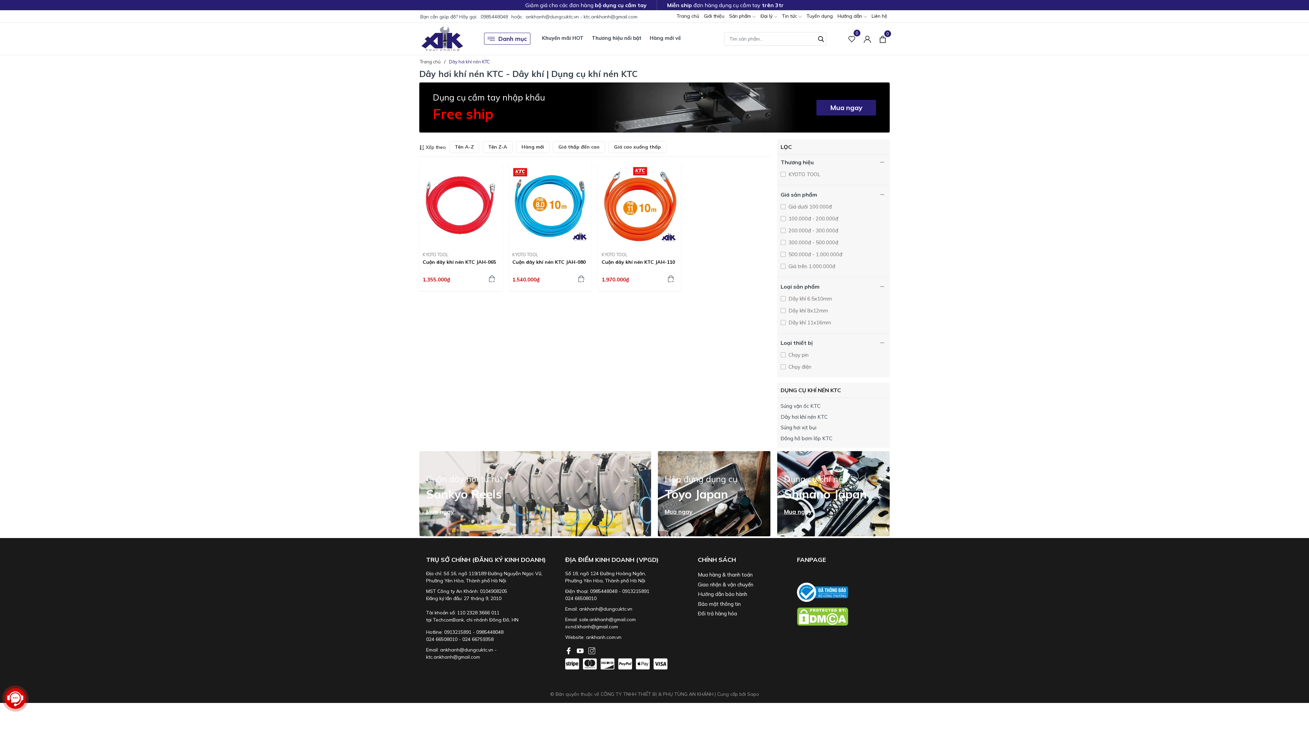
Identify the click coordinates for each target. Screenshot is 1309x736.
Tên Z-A (497, 147)
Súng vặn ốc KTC (801, 406)
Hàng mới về (665, 38)
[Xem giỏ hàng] (882, 38)
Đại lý (767, 16)
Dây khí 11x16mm (809, 322)
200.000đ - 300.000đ (812, 230)
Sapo (753, 694)
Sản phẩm (740, 16)
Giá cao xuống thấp (637, 147)
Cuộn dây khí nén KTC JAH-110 (638, 262)
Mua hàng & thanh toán (725, 574)
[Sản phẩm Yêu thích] (852, 38)
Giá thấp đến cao (579, 147)
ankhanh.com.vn (603, 637)
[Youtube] (581, 650)
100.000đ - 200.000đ (812, 218)
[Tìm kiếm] (821, 38)
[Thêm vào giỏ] (492, 279)
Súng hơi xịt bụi (798, 427)
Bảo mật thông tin (719, 604)
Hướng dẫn (850, 16)
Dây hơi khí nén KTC (804, 417)
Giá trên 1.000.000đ (811, 266)
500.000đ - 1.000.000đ (814, 254)
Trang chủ (688, 16)
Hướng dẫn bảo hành (722, 594)
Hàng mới (533, 147)
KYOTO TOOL (436, 254)
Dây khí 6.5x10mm (809, 298)
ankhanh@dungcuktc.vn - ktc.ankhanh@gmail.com (581, 17)
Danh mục (512, 38)
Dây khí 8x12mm (807, 310)
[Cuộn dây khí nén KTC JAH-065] (460, 205)
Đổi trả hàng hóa (717, 613)
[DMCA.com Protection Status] (843, 617)
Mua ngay (846, 107)
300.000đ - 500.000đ (812, 242)
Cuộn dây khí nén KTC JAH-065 (459, 262)
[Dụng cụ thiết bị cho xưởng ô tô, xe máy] (442, 38)
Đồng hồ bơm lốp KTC (806, 438)
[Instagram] (591, 650)
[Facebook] (569, 650)
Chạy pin (798, 355)
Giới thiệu (714, 16)
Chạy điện (799, 367)
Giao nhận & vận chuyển (725, 584)
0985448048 (494, 17)
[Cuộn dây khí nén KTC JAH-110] (639, 205)
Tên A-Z (464, 147)
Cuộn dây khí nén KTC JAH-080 (549, 262)
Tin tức (790, 16)
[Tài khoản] (867, 38)
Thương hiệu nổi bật (617, 38)
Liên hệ (879, 16)
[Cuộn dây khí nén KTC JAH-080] (550, 205)
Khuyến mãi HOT (563, 38)
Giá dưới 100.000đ (809, 206)
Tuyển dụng (820, 16)
